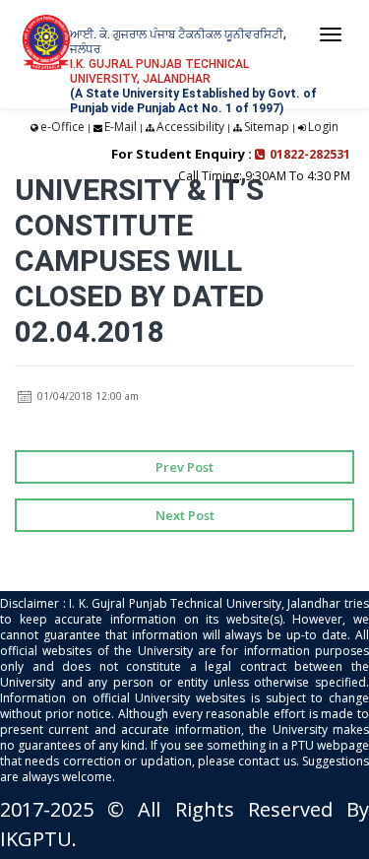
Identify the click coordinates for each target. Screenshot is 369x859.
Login (323, 126)
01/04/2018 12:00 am (86, 396)
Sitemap (266, 126)
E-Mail (120, 126)
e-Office (62, 126)
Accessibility (190, 126)
